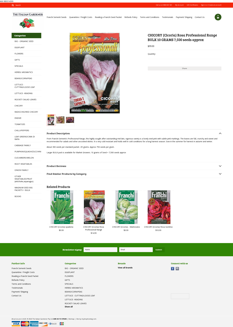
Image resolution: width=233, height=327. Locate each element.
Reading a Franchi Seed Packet (108, 17)
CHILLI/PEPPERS (22, 130)
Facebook (172, 268)
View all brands (125, 267)
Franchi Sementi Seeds (56, 17)
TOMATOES (20, 124)
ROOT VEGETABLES (23, 164)
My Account (179, 5)
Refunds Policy (130, 17)
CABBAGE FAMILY (23, 145)
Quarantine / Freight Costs (80, 17)
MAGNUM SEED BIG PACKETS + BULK (23, 188)
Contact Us (200, 17)
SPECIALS (19, 66)
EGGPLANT (20, 47)
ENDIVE (18, 118)
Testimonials (167, 17)
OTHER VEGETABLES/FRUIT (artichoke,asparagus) (24, 179)
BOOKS (18, 196)
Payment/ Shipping (184, 17)
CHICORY (19, 105)
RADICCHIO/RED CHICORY (26, 112)
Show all (69, 306)
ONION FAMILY (21, 170)
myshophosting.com (89, 319)
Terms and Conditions (149, 17)
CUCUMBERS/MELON (24, 157)
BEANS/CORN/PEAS (23, 78)
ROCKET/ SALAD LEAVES (25, 99)
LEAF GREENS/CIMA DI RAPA (25, 137)
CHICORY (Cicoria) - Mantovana (126, 227)
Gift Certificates (192, 5)
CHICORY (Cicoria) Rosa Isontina (158, 227)
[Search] (13, 5)
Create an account (214, 5)
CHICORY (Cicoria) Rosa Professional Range (93, 228)
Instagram (177, 268)
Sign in (203, 5)
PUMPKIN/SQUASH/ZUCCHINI (28, 151)
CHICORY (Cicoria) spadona (61, 227)
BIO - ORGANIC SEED (24, 41)
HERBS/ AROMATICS (24, 72)
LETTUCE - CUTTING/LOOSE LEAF (25, 85)
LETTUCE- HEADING (23, 93)
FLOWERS (19, 53)
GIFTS (17, 60)
